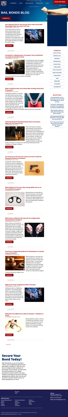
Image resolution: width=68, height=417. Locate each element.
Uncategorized (57, 86)
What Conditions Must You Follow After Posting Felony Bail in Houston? (24, 89)
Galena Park (17, 402)
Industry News (57, 75)
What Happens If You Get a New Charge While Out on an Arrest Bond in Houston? (23, 188)
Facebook (2, 410)
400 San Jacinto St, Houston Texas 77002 (57, 406)
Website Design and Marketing (10, 414)
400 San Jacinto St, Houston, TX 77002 (34, 0)
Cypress (2, 404)
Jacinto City (17, 405)
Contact (47, 3)
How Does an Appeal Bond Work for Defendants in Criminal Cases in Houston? (24, 252)
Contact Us (6, 18)
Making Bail (57, 81)
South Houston (32, 401)
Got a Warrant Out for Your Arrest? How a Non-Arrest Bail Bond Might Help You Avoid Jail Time (23, 25)
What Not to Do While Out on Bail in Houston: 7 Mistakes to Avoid (24, 314)
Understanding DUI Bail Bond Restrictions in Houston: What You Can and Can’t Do (23, 122)
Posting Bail (57, 83)
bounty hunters (57, 64)
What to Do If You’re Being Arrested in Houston (20, 285)
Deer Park (3, 405)
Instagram (5, 410)
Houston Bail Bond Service (6, 400)
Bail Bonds (11, 213)
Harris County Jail (57, 69)
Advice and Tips (12, 50)
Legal (57, 78)
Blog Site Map (3, 414)
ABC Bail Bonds (4, 3)
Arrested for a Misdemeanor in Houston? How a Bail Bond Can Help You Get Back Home (24, 56)
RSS (16, 393)
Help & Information (57, 72)
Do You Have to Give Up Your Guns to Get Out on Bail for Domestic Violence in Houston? (23, 157)
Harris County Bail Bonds (20, 400)
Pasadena (31, 400)
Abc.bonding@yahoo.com (59, 399)
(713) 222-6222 (59, 2)
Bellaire (2, 402)
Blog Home (17, 391)
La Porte (16, 401)
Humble (16, 404)
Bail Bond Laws (12, 182)
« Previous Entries (8, 344)
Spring (30, 402)
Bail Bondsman (57, 61)
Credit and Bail (57, 67)
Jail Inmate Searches (29, 3)
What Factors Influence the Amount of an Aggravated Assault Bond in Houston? (22, 219)
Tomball (30, 404)
